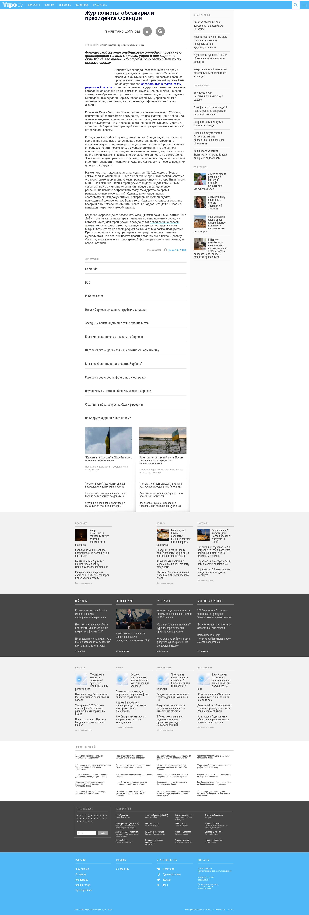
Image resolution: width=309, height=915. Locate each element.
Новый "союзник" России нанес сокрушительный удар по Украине (130, 757)
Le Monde (91, 269)
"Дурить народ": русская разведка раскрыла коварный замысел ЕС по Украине (172, 767)
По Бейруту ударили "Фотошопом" (108, 418)
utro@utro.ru (203, 880)
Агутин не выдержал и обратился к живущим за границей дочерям (105, 505)
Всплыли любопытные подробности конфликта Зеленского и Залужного (172, 776)
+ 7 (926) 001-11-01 (206, 886)
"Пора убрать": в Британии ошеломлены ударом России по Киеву (214, 766)
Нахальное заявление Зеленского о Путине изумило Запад (172, 783)
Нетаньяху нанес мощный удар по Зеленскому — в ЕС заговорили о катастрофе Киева (89, 784)
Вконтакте (168, 869)
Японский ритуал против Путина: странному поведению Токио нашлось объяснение (213, 793)
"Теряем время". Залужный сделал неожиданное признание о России (105, 485)
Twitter (167, 880)
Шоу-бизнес (34, 5)
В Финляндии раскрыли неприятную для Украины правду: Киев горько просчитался (93, 767)
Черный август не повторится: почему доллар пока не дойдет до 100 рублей (91, 776)
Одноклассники (172, 874)
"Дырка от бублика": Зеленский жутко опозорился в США (213, 757)
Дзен (165, 885)
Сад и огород (82, 5)
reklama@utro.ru (205, 889)
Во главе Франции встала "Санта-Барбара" (113, 364)
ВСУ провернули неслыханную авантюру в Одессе (134, 776)
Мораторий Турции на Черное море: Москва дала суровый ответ (90, 793)
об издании (122, 869)
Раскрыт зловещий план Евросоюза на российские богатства (161, 495)
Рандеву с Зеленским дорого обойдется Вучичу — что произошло (214, 776)
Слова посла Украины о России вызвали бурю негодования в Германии (133, 766)
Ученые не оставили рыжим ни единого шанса (122, 45)
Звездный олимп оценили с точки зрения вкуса (117, 323)
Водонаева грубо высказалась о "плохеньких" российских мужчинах (160, 505)
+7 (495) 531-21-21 (206, 877)
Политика (49, 5)
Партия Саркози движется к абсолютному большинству (122, 350)
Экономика (65, 5)
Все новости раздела (83, 583)
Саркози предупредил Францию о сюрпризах (115, 377)
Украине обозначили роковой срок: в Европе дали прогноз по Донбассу (106, 495)
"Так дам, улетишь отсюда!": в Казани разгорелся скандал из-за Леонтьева (160, 485)
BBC (87, 283)
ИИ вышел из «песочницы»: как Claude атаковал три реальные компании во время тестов (173, 793)
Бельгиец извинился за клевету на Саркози (114, 337)
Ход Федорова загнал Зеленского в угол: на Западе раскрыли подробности (214, 783)
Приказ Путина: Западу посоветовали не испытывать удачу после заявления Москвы (174, 758)
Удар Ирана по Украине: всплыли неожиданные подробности (89, 757)
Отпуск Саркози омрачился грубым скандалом (116, 310)
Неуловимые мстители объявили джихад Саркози (118, 391)
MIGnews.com (94, 296)
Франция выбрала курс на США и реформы (114, 405)
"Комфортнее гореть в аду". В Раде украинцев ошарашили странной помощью (130, 793)
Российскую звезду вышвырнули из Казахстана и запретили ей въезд (131, 783)
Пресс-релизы (100, 5)
